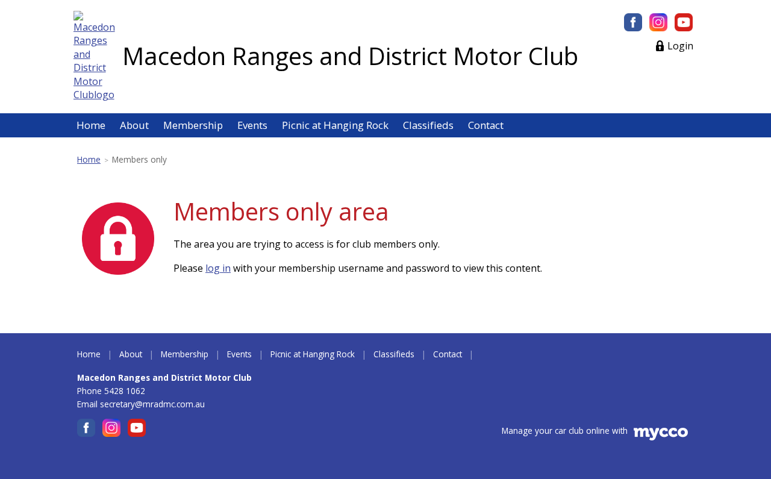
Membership (193, 125)
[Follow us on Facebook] (633, 22)
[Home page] (94, 55)
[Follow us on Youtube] (684, 22)
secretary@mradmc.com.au (152, 404)
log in (218, 268)
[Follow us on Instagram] (658, 22)
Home (90, 125)
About (134, 125)
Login (680, 45)
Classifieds (428, 125)
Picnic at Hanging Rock (335, 125)
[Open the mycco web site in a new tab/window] (661, 437)
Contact (486, 125)
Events (252, 125)
